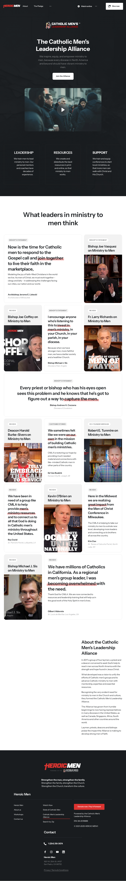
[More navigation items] (50, 6)
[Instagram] (52, 852)
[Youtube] (58, 852)
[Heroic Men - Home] (12, 6)
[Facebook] (46, 852)
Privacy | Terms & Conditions (56, 870)
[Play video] (63, 110)
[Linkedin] (64, 852)
